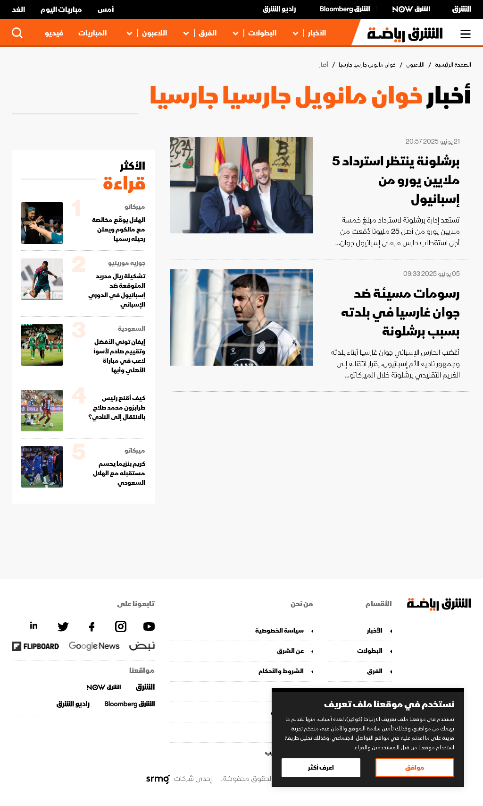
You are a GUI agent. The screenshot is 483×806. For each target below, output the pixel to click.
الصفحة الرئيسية (453, 64)
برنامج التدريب (284, 752)
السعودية (131, 329)
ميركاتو (135, 207)
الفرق (208, 33)
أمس (106, 9)
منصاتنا (293, 691)
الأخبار (317, 33)
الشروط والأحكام (280, 671)
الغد (18, 9)
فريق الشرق (287, 711)
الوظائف (291, 732)
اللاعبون (154, 33)
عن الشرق (290, 650)
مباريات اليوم (61, 9)
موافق (415, 767)
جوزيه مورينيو (126, 263)
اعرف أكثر (321, 767)
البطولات (262, 33)
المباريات (92, 33)
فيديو (54, 33)
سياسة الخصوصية (279, 630)
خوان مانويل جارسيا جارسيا (367, 64)
